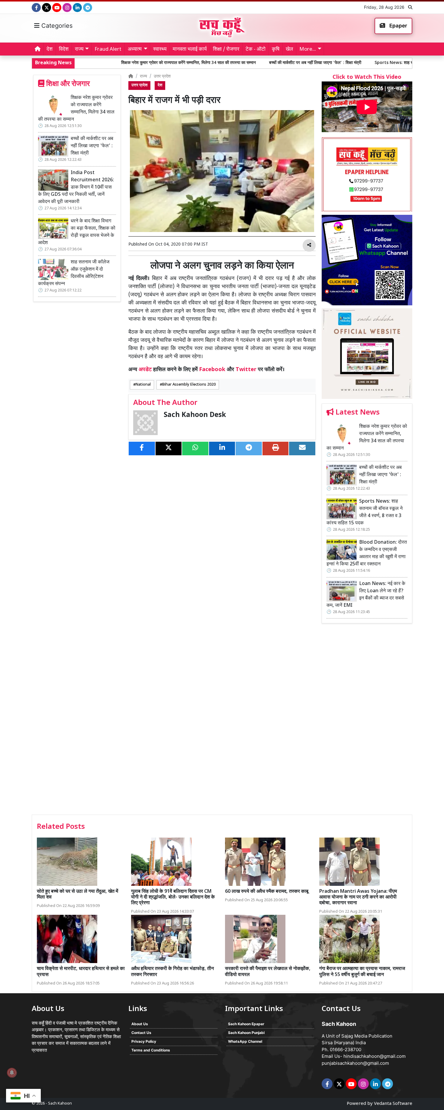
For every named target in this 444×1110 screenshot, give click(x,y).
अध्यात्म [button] (135, 49)
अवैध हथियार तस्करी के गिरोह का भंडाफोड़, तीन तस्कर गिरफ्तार (172, 972)
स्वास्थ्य (159, 49)
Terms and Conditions (150, 1050)
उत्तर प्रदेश (162, 76)
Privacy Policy (143, 1041)
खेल (289, 49)
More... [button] (307, 49)
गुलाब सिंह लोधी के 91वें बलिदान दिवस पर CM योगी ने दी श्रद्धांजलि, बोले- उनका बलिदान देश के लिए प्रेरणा (173, 897)
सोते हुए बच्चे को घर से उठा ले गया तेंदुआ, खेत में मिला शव (77, 895)
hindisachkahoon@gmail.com (374, 1056)
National (143, 384)
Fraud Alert (108, 49)
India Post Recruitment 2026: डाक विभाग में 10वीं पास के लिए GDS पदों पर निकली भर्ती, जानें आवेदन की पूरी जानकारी (76, 187)
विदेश (64, 49)
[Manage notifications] (12, 1072)
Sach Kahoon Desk (195, 415)
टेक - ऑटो (255, 49)
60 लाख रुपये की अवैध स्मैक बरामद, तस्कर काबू (266, 892)
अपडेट (145, 369)
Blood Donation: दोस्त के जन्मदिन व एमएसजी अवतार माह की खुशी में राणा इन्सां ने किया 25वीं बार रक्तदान (367, 553)
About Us (139, 1024)
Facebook (212, 369)
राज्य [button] (79, 49)
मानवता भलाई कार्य (190, 49)
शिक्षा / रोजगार (226, 49)
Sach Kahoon (60, 1103)
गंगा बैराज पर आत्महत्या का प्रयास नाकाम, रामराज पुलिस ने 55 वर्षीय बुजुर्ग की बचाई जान (362, 972)
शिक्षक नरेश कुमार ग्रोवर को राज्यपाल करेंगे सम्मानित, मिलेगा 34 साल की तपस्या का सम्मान (129, 63)
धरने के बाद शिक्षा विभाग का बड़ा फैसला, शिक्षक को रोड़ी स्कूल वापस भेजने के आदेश (76, 232)
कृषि (275, 49)
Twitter (246, 369)
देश (50, 49)
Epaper (397, 26)
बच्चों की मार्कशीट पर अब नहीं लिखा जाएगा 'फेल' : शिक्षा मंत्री (256, 63)
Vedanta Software (393, 1104)
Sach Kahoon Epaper (246, 1024)
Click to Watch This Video (367, 77)
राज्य (143, 76)
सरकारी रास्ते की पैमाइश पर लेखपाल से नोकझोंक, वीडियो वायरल (267, 972)
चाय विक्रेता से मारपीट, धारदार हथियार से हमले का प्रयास (81, 972)
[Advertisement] (367, 721)
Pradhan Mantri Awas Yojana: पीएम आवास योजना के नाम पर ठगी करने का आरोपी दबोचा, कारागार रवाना (358, 897)
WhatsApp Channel (245, 1041)
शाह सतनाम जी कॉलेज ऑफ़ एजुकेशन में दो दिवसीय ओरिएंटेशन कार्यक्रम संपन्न (73, 273)
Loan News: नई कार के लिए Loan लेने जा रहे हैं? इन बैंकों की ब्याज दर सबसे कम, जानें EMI (366, 595)
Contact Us (141, 1032)
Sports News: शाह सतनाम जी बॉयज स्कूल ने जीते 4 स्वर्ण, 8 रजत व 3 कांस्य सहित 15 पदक (365, 512)
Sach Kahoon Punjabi (246, 1032)
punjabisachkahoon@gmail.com (355, 1063)
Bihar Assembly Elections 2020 (189, 384)
